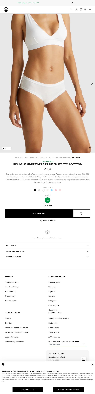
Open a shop (53, 327)
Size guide (52, 301)
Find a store (49, 220)
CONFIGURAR (27, 390)
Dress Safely (10, 296)
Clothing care (53, 305)
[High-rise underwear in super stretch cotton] (3, 148)
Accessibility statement (14, 341)
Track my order (54, 282)
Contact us (52, 310)
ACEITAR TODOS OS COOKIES (68, 390)
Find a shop (53, 323)
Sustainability (10, 291)
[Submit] (84, 344)
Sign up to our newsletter (58, 318)
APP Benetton (54, 337)
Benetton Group (11, 287)
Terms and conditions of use (16, 327)
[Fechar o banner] (92, 364)
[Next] (72, 3)
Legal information (12, 337)
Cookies (8, 323)
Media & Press (11, 301)
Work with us (54, 332)
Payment (51, 291)
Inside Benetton (11, 282)
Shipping (51, 287)
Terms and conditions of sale (16, 332)
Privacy (8, 318)
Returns (51, 296)
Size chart (48, 206)
